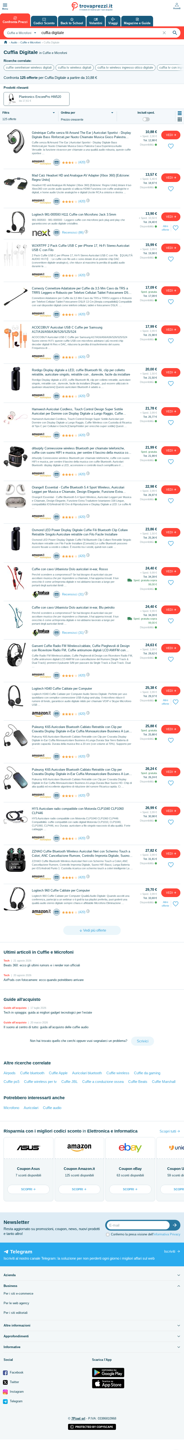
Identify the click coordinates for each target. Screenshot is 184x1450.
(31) (81, 594)
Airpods (10, 1073)
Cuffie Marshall (163, 1082)
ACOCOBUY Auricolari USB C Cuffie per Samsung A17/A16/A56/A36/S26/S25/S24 (67, 330)
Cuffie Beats (137, 1082)
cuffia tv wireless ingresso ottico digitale (125, 67)
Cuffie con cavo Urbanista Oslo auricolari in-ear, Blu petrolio (73, 607)
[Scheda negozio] (41, 162)
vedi (169, 135)
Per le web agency (16, 1303)
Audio (14, 42)
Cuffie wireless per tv (40, 1082)
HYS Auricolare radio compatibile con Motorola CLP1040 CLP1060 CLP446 (78, 811)
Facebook (16, 1372)
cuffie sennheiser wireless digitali (29, 67)
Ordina (68, 112)
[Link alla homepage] (6, 42)
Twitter (14, 1382)
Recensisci (69, 232)
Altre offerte (165, 228)
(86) (81, 232)
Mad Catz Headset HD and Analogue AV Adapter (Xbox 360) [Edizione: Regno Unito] (81, 178)
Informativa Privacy (166, 1234)
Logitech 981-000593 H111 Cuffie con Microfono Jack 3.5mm (74, 214)
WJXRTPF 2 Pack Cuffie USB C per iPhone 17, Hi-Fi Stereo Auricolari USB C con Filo (80, 248)
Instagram (16, 1391)
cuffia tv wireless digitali (74, 67)
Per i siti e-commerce (18, 1293)
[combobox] (21, 33)
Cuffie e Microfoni (30, 42)
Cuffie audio (52, 1108)
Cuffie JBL (69, 1082)
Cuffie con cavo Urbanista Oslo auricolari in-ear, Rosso (70, 569)
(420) (81, 162)
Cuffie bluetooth (32, 1073)
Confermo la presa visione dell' (145, 1234)
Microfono (11, 1108)
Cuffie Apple (58, 1073)
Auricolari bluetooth (87, 1073)
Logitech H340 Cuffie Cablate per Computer (62, 688)
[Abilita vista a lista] (180, 113)
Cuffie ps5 (11, 1082)
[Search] (174, 33)
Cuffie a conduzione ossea (103, 1082)
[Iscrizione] (175, 1225)
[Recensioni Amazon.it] (69, 162)
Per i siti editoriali (16, 1313)
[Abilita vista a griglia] (180, 119)
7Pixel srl (78, 1418)
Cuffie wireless (117, 1073)
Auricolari (31, 1108)
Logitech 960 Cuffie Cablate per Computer (61, 890)
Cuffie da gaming (147, 1073)
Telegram (16, 1401)
